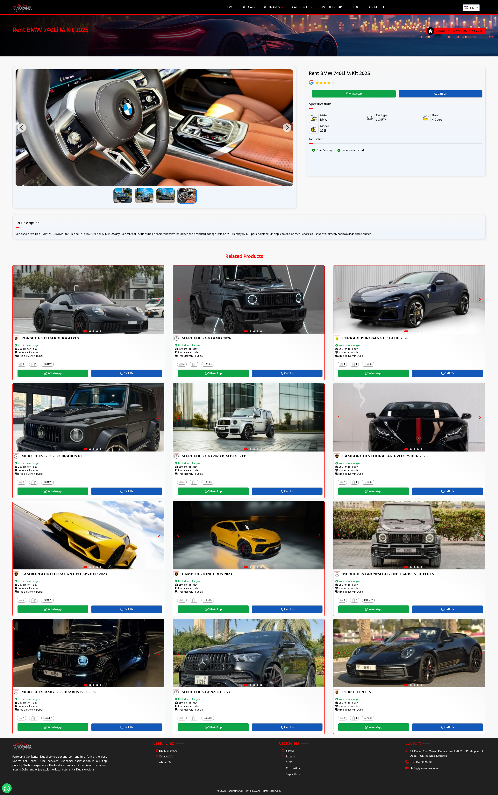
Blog (355, 7)
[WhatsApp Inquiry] (7, 788)
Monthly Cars (333, 7)
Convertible (293, 768)
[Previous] (22, 127)
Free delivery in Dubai (30, 356)
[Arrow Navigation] (18, 299)
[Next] (287, 127)
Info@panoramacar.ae (425, 768)
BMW (442, 30)
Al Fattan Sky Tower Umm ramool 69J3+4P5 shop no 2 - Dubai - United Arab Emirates (448, 753)
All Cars (248, 7)
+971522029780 (421, 761)
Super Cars (292, 774)
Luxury (290, 756)
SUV (288, 762)
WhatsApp (355, 93)
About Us (165, 762)
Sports (289, 750)
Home (230, 7)
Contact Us (376, 7)
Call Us (442, 93)
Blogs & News (168, 750)
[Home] (431, 30)
